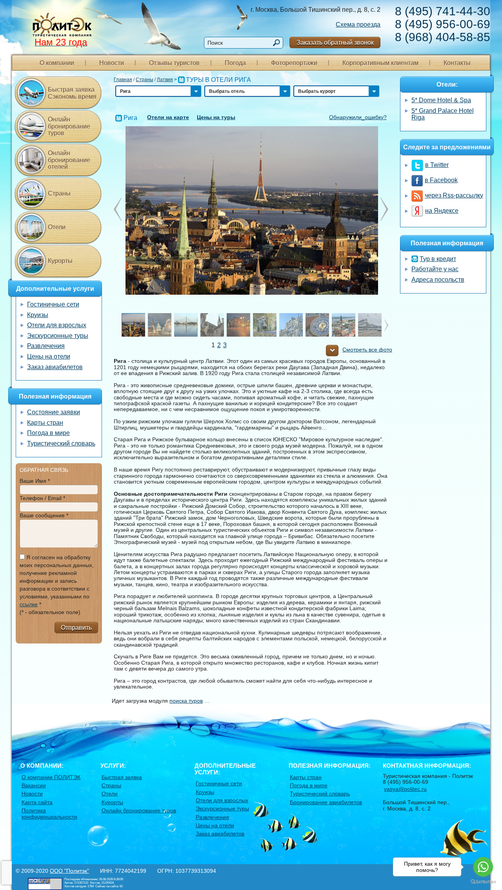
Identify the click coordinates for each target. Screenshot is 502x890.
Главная (123, 79)
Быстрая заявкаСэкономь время (72, 93)
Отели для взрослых (56, 325)
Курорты (60, 260)
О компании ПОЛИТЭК (51, 777)
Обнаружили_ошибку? (358, 117)
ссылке (29, 604)
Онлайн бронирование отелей (69, 160)
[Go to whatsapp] (483, 867)
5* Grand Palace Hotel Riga (442, 114)
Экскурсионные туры (57, 335)
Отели (56, 227)
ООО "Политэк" (69, 871)
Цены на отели (48, 356)
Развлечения (46, 346)
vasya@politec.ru (405, 789)
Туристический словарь (61, 443)
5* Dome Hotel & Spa (441, 100)
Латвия (165, 79)
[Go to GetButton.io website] (483, 882)
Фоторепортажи (294, 63)
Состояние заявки (53, 412)
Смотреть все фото (367, 350)
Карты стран (45, 422)
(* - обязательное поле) (50, 612)
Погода (235, 63)
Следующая (118, 209)
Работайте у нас (434, 269)
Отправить (76, 627)
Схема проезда (358, 24)
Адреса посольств (437, 279)
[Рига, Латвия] (251, 210)
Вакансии (34, 785)
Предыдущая (384, 209)
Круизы (37, 315)
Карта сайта (37, 802)
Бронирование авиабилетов (326, 802)
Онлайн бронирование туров (69, 126)
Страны (144, 79)
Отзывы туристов (174, 63)
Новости (111, 63)
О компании (57, 63)
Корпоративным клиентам (380, 63)
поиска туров (186, 701)
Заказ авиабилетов (55, 367)
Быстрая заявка (122, 777)
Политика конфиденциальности (49, 813)
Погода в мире (48, 433)
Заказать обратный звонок (335, 42)
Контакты (457, 63)
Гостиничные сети (53, 304)
